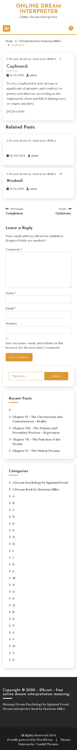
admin (33, 75)
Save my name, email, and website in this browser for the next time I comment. (34, 345)
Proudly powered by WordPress (30, 739)
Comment (14, 249)
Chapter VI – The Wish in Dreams (36, 451)
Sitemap (9, 704)
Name (11, 293)
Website (11, 323)
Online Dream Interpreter (38, 9)
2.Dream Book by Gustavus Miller (31, 59)
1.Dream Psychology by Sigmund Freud (40, 482)
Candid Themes (47, 744)
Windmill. (15, 181)
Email (11, 308)
